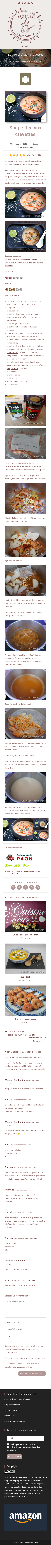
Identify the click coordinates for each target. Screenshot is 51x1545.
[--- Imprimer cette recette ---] (25, 79)
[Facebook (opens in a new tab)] (19, 3)
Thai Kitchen (12, 352)
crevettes (25, 871)
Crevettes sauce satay (25, 1019)
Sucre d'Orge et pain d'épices (17, 1399)
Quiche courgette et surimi (25, 935)
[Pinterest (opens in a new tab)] (22, 3)
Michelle (9, 1189)
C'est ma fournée (12, 1410)
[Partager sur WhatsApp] (37, 887)
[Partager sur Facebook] (19, 887)
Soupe (35, 144)
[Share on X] (13, 887)
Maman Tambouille (15, 1080)
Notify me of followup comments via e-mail (27, 1358)
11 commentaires (27, 147)
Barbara (9, 1099)
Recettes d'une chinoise (14, 1421)
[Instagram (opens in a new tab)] (25, 3)
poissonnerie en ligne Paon (27, 164)
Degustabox (12, 356)
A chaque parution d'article (22, 1444)
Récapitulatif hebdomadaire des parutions (23, 1448)
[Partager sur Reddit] (31, 887)
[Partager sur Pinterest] (25, 887)
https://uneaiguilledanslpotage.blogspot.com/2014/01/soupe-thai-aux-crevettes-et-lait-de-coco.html (25, 262)
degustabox (34, 871)
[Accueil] (11, 61)
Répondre (38, 1058)
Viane (8, 1280)
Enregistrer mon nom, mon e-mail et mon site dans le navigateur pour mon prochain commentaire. (25, 1349)
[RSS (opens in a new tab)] (31, 3)
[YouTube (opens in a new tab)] (28, 3)
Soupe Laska (25, 977)
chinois (17, 871)
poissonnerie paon (16, 873)
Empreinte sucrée (12, 1405)
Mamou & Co (10, 1416)
